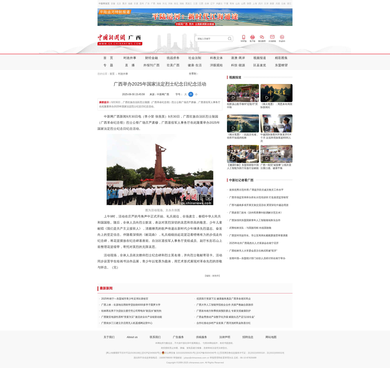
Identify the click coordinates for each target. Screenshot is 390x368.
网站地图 (271, 337)
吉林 (207, 3)
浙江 (289, 3)
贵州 (142, 3)
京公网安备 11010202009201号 (180, 353)
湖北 (176, 3)
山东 (238, 3)
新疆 (272, 3)
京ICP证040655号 (150, 353)
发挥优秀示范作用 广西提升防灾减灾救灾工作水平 (256, 189)
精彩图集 (281, 58)
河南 (170, 3)
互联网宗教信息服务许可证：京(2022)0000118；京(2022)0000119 (252, 353)
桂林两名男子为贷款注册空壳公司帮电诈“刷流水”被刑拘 (131, 311)
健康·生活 (195, 65)
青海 (232, 3)
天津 (266, 3)
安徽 (113, 3)
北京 (119, 3)
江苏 (195, 3)
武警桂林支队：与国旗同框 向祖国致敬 (250, 228)
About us (132, 337)
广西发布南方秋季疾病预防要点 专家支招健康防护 (224, 311)
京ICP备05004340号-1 (207, 353)
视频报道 (259, 58)
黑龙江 (188, 3)
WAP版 (244, 41)
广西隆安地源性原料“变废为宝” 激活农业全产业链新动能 (131, 317)
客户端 (252, 41)
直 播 (130, 65)
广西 (153, 3)
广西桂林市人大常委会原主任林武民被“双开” (253, 250)
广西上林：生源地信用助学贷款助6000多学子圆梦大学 (130, 304)
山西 (243, 3)
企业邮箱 (272, 41)
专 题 (108, 65)
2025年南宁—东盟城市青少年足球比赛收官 (124, 298)
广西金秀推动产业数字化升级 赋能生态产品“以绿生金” (226, 317)
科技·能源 (238, 65)
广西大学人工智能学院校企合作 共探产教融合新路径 (225, 304)
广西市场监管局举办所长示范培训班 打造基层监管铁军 (258, 197)
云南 (283, 3)
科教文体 (216, 58)
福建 (130, 3)
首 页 (108, 58)
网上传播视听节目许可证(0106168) (123, 353)
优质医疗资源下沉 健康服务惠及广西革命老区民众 (224, 298)
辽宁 (212, 3)
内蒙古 (219, 3)
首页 (112, 73)
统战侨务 (173, 58)
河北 (164, 3)
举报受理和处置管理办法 (221, 357)
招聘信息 (247, 337)
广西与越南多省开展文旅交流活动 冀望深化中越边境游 (258, 205)
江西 (201, 3)
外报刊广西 (152, 65)
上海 (255, 3)
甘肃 (136, 3)
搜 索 (230, 39)
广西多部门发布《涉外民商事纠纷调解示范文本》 (256, 212)
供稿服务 (201, 337)
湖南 (182, 3)
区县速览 (259, 65)
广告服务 (178, 337)
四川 (260, 3)
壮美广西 (173, 65)
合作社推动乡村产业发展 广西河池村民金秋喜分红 (224, 323)
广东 (147, 3)
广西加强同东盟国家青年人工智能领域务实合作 (254, 220)
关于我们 (109, 337)
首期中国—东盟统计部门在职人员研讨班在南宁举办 (257, 258)
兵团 (278, 3)
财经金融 (151, 58)
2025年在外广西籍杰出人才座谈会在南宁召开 (254, 243)
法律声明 (224, 337)
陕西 (249, 3)
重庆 (124, 3)
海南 (159, 3)
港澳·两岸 (238, 58)
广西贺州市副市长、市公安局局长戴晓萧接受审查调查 (258, 235)
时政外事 (130, 58)
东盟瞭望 (281, 65)
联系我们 (155, 337)
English (282, 41)
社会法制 (194, 58)
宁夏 (226, 3)
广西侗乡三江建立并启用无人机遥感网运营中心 (126, 323)
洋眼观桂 (216, 65)
